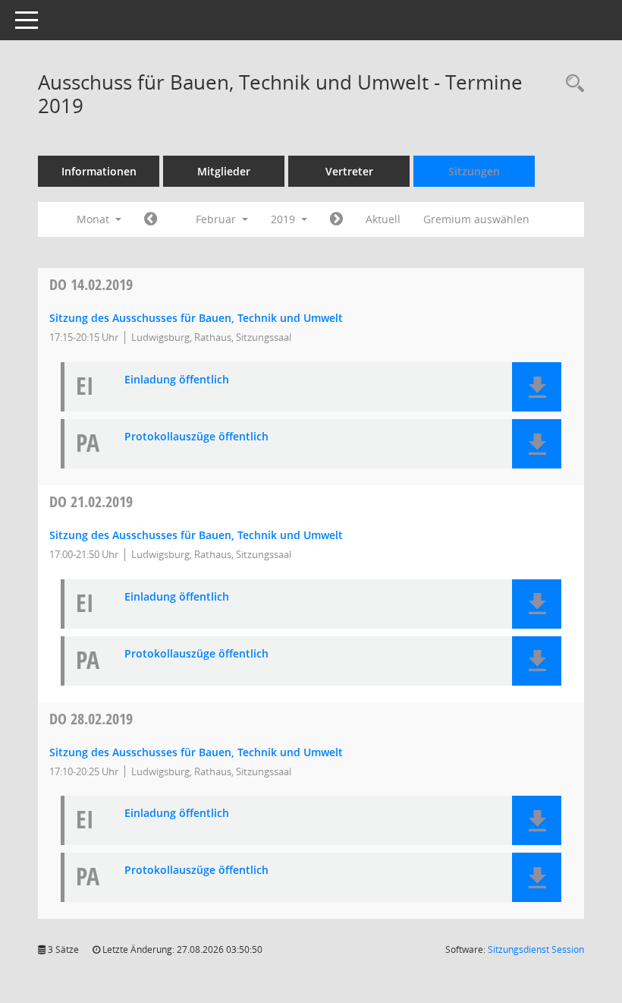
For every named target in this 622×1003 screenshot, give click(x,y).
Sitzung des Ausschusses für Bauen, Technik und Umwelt (196, 318)
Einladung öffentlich (176, 380)
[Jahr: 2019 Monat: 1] (150, 219)
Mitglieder (223, 171)
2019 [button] (284, 219)
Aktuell (383, 219)
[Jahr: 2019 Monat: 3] (336, 219)
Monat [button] (94, 219)
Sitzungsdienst (536, 949)
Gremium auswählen (476, 219)
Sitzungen (474, 171)
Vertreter (349, 171)
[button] (536, 387)
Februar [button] (217, 219)
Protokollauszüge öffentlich (196, 437)
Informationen (99, 171)
